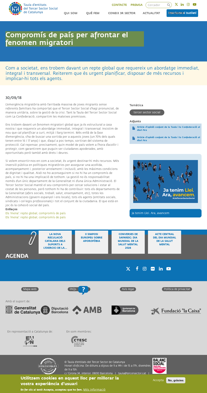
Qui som (70, 13)
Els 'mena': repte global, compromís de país (35, 213)
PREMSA (137, 5)
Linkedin (185, 4)
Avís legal (128, 289)
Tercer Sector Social (147, 112)
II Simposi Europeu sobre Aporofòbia (91, 238)
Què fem (92, 13)
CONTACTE (119, 5)
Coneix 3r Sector (121, 13)
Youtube (197, 4)
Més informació (94, 389)
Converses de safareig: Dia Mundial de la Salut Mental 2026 (128, 241)
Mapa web (30, 289)
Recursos (176, 13)
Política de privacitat (177, 289)
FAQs (73, 289)
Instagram (191, 4)
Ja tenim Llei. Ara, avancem (150, 213)
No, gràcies (176, 380)
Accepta (158, 380)
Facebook (135, 273)
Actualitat (151, 13)
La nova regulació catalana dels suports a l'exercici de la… (55, 241)
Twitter (179, 4)
